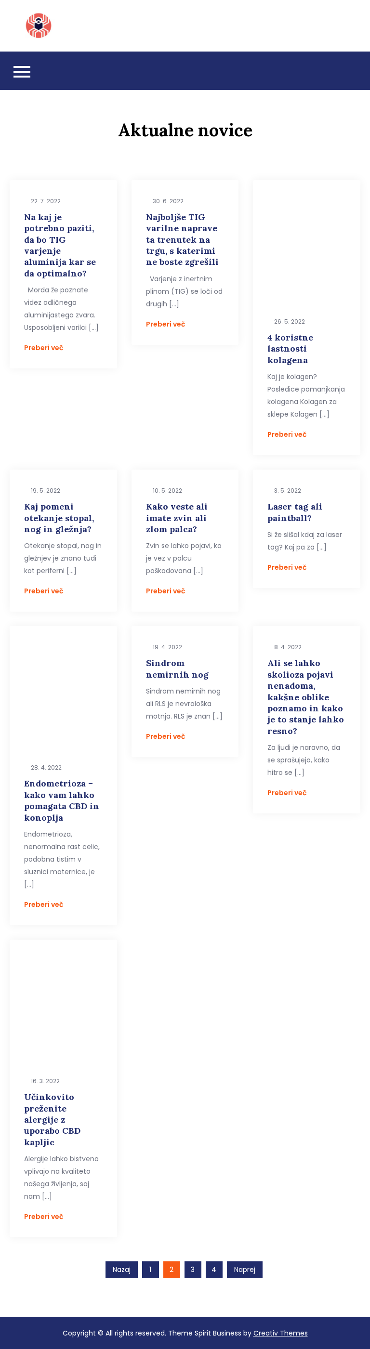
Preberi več (43, 348)
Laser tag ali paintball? (294, 512)
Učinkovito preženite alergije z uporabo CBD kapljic (52, 1119)
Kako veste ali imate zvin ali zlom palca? (177, 518)
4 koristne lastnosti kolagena (290, 349)
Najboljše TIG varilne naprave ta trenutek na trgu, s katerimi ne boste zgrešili (182, 239)
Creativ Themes (280, 1333)
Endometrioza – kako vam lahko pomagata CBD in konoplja (61, 800)
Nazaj (122, 1269)
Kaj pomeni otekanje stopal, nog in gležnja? (59, 518)
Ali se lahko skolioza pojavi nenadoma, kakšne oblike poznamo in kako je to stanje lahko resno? (305, 696)
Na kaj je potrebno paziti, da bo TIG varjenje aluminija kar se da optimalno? (60, 245)
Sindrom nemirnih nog (177, 668)
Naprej (244, 1269)
